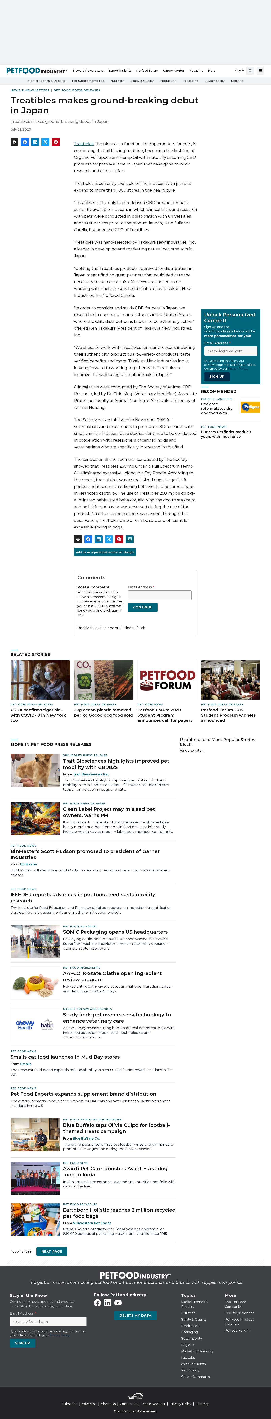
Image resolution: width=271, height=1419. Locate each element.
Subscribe (70, 1404)
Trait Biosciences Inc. (91, 774)
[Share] (25, 142)
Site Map (202, 1404)
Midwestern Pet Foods (92, 1223)
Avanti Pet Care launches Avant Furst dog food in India (115, 1172)
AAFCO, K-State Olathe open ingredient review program (112, 976)
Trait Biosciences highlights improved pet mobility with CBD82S (116, 764)
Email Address (141, 587)
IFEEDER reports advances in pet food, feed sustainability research (83, 898)
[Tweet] (45, 142)
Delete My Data (135, 1315)
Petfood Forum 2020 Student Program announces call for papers (165, 715)
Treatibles (84, 143)
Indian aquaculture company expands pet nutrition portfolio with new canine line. (119, 1184)
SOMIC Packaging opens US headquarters (115, 932)
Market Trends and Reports (87, 1009)
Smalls (25, 1064)
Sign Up (216, 377)
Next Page (52, 1251)
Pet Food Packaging (80, 926)
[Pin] (56, 142)
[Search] (250, 71)
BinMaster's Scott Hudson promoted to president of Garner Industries (85, 854)
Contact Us (128, 1404)
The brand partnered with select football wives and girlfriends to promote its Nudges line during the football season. (118, 1146)
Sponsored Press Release (85, 755)
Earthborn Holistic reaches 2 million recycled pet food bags (119, 1213)
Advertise (89, 1404)
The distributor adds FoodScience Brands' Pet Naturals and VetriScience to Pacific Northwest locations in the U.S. (90, 1103)
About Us (108, 1404)
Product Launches (216, 398)
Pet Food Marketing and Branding (92, 1119)
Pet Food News (214, 426)
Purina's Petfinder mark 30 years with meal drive (226, 434)
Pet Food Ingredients (81, 967)
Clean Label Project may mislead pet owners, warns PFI (109, 812)
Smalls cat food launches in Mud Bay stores (65, 1057)
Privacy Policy (180, 1404)
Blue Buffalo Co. (86, 1138)
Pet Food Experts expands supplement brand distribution (83, 1094)
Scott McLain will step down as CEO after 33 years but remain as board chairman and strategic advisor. (91, 872)
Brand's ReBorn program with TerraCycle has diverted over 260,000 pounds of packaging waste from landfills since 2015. (115, 1231)
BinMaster (28, 864)
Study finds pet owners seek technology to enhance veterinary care (117, 1018)
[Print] (14, 142)
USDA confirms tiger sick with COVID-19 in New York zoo (38, 715)
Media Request (153, 1404)
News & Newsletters (30, 90)
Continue (142, 607)
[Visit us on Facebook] (97, 1302)
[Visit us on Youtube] (118, 1302)
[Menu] (260, 71)
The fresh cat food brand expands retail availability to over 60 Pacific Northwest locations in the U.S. (92, 1072)
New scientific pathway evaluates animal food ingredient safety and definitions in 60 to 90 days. (117, 988)
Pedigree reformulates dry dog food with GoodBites (217, 408)
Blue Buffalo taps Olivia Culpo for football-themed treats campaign (116, 1128)
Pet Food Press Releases (77, 90)
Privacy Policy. (238, 368)
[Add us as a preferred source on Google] (130, 539)
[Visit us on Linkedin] (107, 1302)
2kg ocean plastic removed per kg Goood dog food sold (103, 713)
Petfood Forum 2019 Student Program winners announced (228, 715)
